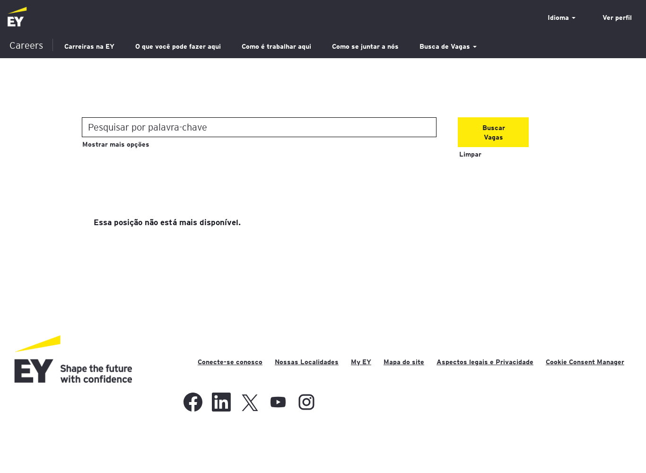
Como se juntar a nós (365, 46)
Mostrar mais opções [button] (115, 144)
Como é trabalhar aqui (276, 46)
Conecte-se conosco (230, 362)
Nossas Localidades (307, 362)
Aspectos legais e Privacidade (484, 362)
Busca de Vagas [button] (445, 46)
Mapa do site (404, 362)
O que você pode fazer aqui (178, 46)
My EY (361, 362)
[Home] (17, 17)
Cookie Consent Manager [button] (585, 362)
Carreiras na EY (89, 46)
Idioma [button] (559, 17)
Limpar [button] (470, 154)
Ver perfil (617, 17)
